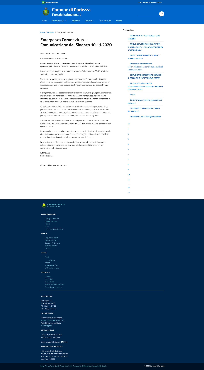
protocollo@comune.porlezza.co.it (52, 320)
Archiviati (50, 32)
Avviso (132, 94)
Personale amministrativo (54, 229)
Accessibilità (77, 366)
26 (129, 187)
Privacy (119, 20)
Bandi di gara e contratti (53, 287)
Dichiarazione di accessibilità (91, 366)
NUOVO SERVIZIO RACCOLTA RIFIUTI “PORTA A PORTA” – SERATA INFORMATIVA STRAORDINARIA (145, 47)
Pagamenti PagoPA (52, 237)
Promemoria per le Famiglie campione (145, 116)
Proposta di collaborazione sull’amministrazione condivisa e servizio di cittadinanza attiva (145, 66)
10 (129, 175)
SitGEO (47, 248)
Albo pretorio (49, 281)
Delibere (48, 276)
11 (129, 180)
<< (129, 124)
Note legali (68, 366)
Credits (104, 366)
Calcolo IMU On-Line (52, 243)
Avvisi (47, 257)
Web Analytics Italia (52, 268)
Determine (48, 279)
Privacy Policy (49, 366)
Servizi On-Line (50, 240)
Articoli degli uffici (51, 265)
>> (129, 192)
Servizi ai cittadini (51, 245)
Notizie (47, 262)
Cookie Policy (59, 366)
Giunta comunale (51, 221)
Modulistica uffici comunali (54, 284)
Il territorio (76, 20)
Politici (47, 224)
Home (44, 20)
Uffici (47, 226)
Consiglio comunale (52, 218)
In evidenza (51, 260)
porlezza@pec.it (46, 325)
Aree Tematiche (105, 20)
